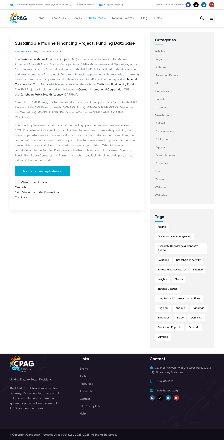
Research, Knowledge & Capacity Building (178, 248)
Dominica (21, 197)
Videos (159, 179)
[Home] (18, 18)
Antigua (180, 308)
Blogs (158, 59)
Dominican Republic (169, 327)
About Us (86, 391)
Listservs (160, 107)
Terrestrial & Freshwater (172, 270)
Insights (162, 279)
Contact (85, 398)
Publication (162, 139)
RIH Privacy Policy (91, 406)
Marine (162, 227)
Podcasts (160, 123)
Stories (178, 279)
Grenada (20, 187)
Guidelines (162, 91)
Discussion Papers (166, 75)
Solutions (163, 260)
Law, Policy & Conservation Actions (179, 298)
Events (84, 368)
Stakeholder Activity (188, 260)
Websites (161, 195)
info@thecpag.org (113, 4)
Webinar (160, 187)
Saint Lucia (40, 182)
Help (83, 413)
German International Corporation (100, 89)
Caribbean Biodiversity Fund (115, 84)
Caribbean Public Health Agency (41, 94)
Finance (23, 181)
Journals (160, 99)
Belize (180, 318)
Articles (160, 51)
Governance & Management (175, 236)
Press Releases (164, 131)
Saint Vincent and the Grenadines (37, 192)
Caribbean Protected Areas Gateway (50, 434)
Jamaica (163, 337)
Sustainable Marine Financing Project (44, 59)
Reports (160, 147)
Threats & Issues (167, 289)
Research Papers (165, 155)
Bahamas (198, 308)
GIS (157, 83)
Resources (22, 51)
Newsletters (162, 115)
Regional (163, 308)
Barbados (163, 318)
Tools (158, 171)
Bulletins (160, 67)
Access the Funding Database (42, 171)
